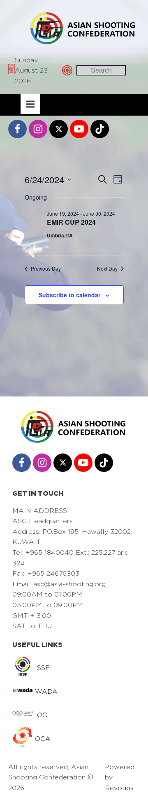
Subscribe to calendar (69, 295)
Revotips (119, 787)
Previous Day (46, 268)
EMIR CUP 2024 (71, 222)
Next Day (107, 268)
